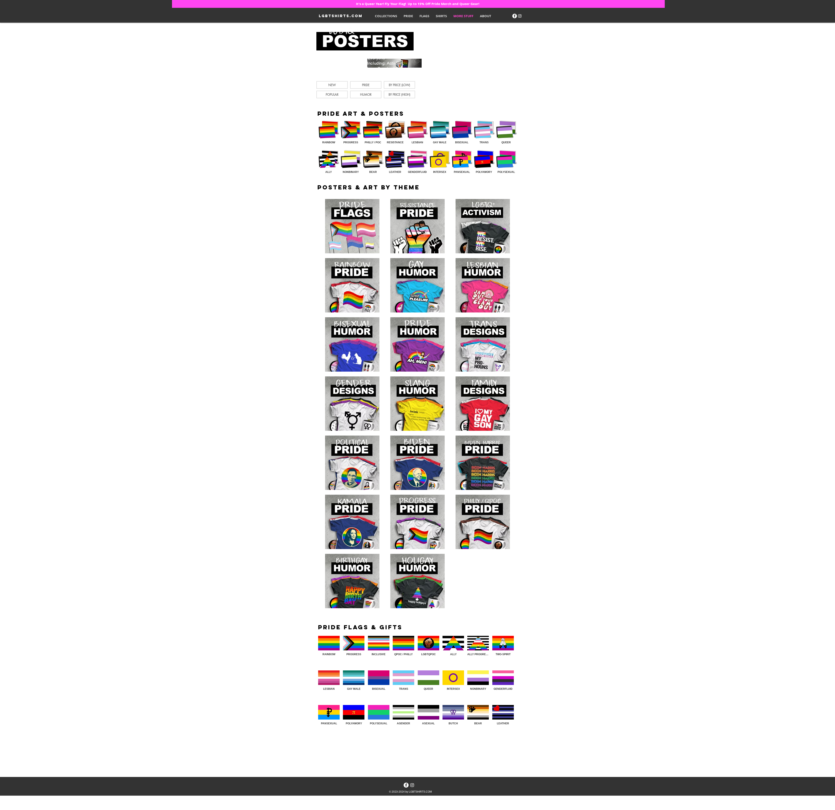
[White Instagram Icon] (520, 16)
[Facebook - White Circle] (514, 16)
